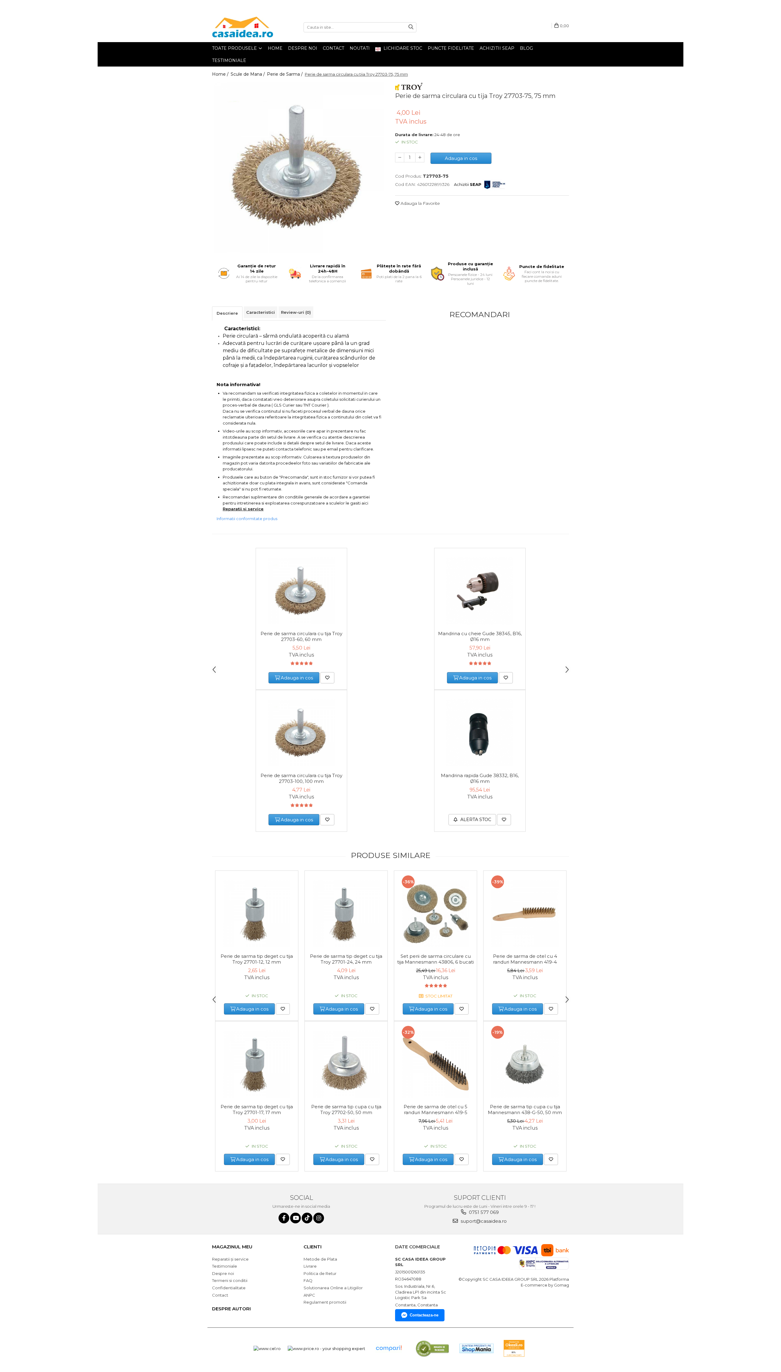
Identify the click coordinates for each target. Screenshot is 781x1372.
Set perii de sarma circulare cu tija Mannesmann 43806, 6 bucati (435, 959)
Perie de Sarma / (285, 74)
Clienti (313, 1247)
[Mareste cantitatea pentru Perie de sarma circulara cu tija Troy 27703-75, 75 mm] (419, 157)
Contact (333, 48)
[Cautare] (410, 27)
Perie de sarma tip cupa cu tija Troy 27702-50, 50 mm (346, 1109)
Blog (526, 48)
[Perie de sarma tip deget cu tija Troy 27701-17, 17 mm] (256, 1064)
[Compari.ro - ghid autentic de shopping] (388, 1348)
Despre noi (302, 48)
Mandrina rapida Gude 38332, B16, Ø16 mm (480, 778)
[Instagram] (318, 1218)
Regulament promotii (325, 1302)
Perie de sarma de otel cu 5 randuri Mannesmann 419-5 (435, 1109)
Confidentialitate (229, 1287)
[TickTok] (307, 1218)
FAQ (308, 1280)
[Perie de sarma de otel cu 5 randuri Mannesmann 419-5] (435, 1064)
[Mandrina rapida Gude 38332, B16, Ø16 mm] (479, 733)
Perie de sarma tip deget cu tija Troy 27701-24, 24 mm (346, 959)
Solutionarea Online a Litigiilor (333, 1287)
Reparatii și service (230, 1259)
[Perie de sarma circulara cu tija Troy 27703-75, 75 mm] (299, 167)
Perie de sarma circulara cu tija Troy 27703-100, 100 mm (301, 778)
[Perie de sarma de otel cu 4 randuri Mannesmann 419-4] (525, 913)
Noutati (360, 48)
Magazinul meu (232, 1247)
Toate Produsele (235, 48)
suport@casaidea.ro (483, 1221)
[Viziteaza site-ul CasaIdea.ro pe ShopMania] (476, 1348)
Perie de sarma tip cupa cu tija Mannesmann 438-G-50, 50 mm (525, 1109)
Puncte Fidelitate (451, 48)
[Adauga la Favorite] (327, 677)
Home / (221, 74)
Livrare (310, 1266)
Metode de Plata (320, 1259)
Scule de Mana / (248, 74)
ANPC (309, 1295)
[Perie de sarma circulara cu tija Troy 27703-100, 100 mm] (301, 733)
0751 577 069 (483, 1212)
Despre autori (231, 1309)
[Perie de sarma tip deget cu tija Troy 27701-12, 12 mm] (256, 913)
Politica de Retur (320, 1273)
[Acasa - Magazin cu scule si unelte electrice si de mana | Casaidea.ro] (242, 27)
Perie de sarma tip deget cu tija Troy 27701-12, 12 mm (257, 959)
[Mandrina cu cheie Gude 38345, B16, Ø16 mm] (479, 591)
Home (275, 48)
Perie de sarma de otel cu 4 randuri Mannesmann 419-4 (525, 959)
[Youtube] (295, 1218)
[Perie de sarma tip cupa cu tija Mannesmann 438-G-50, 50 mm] (525, 1064)
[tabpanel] (299, 167)
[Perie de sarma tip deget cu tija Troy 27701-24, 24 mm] (346, 913)
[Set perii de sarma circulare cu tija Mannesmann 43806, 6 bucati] (435, 913)
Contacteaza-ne (424, 1315)
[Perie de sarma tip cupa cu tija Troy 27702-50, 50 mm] (346, 1064)
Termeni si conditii (229, 1280)
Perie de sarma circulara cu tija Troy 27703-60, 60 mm (301, 636)
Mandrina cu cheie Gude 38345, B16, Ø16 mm (480, 636)
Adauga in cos (461, 158)
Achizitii (467, 184)
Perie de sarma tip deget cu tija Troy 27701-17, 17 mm (257, 1109)
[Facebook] (284, 1218)
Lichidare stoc (402, 48)
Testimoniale (229, 60)
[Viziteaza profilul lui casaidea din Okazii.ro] (514, 1348)
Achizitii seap (497, 48)
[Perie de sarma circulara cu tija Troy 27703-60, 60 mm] (301, 591)
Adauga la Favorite (419, 203)
